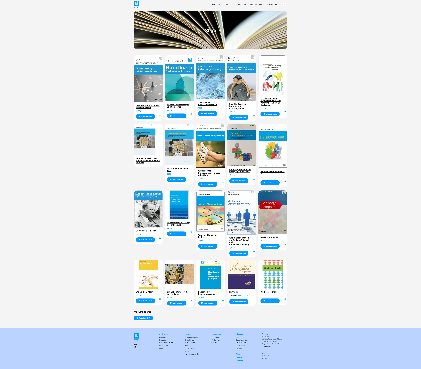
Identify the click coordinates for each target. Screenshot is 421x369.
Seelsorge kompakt (269, 237)
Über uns (239, 334)
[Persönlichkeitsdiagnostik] (272, 124)
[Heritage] (241, 260)
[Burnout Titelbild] (241, 56)
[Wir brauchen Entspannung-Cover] (210, 124)
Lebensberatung (217, 334)
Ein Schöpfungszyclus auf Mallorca (178, 293)
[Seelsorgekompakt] (272, 191)
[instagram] (135, 346)
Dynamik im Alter (144, 292)
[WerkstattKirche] (272, 260)
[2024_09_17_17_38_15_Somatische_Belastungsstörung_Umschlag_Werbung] (210, 56)
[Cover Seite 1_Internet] (148, 191)
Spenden (239, 360)
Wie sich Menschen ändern (207, 236)
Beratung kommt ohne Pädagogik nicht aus (240, 170)
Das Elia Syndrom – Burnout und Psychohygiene (238, 106)
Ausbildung (163, 334)
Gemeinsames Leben (146, 231)
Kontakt (239, 357)
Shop (238, 354)
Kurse (187, 334)
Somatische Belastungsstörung (207, 103)
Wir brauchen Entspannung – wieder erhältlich (209, 173)
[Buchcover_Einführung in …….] (272, 56)
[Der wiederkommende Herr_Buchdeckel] (145, 124)
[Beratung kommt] (241, 124)
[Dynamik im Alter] (148, 260)
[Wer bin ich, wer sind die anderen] (241, 191)
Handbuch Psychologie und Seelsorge (178, 105)
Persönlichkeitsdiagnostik (272, 172)
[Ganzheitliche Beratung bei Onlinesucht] (179, 191)
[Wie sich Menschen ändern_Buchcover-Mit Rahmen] (210, 191)
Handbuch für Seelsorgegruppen (207, 293)
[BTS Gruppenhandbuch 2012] (210, 260)
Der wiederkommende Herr (177, 169)
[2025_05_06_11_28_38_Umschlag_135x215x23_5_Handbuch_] (179, 56)
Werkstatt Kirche (268, 292)
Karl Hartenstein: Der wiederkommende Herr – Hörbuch (148, 160)
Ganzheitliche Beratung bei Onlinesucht (178, 223)
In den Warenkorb (146, 117)
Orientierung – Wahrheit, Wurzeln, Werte (148, 106)
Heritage (233, 292)
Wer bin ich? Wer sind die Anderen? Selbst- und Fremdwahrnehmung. (240, 241)
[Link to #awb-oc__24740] (284, 4)
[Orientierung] (148, 56)
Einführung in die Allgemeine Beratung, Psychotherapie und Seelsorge (271, 101)
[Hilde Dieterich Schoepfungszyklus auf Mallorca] (179, 260)
